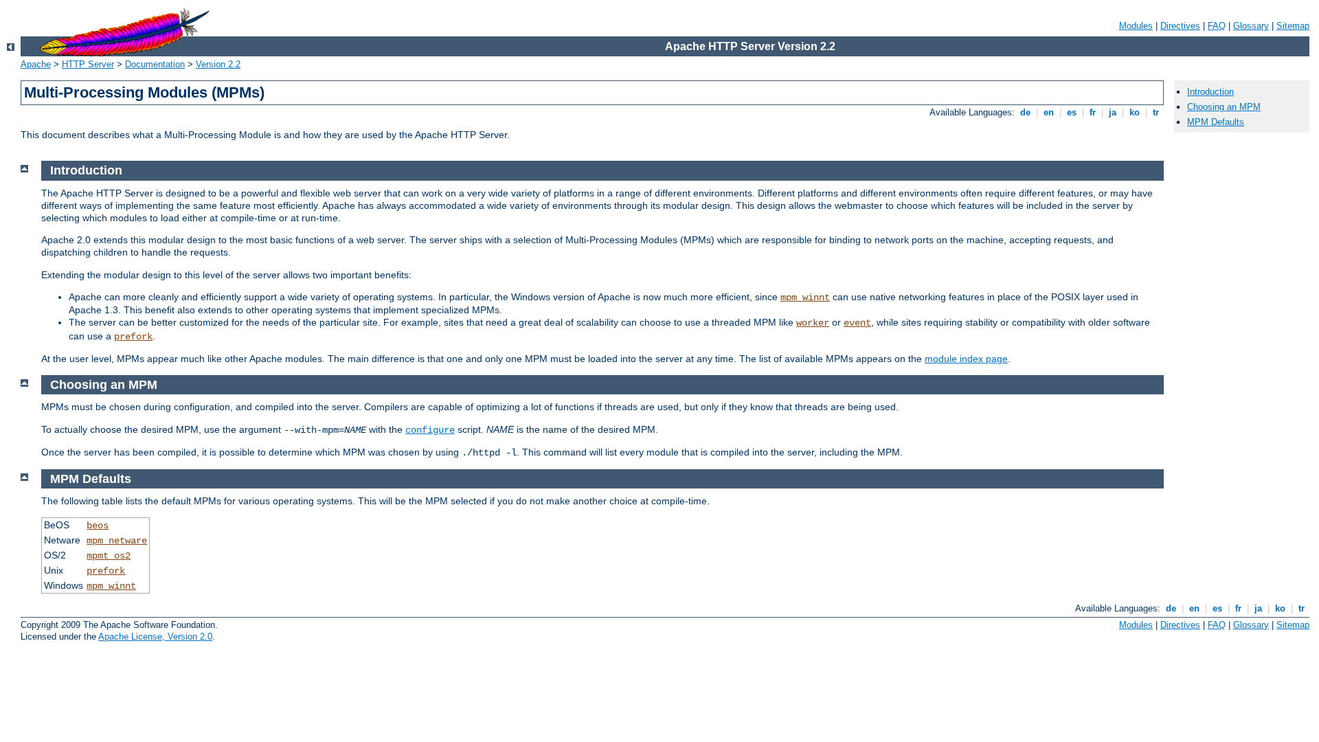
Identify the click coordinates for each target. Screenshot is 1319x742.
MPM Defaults (1215, 122)
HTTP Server (88, 64)
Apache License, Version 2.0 (155, 636)
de (1025, 112)
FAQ (1217, 26)
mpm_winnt (805, 297)
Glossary (1251, 26)
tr (1156, 112)
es (1071, 112)
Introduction (1210, 92)
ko (1134, 112)
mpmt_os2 (109, 555)
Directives (1180, 26)
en (1049, 112)
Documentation (155, 64)
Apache (36, 64)
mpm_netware (117, 540)
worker (812, 322)
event (857, 322)
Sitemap (1292, 26)
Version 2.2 (218, 64)
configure (430, 430)
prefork (133, 336)
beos (98, 525)
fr (1092, 112)
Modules (1136, 26)
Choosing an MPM (1224, 107)
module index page (966, 358)
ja (1112, 112)
